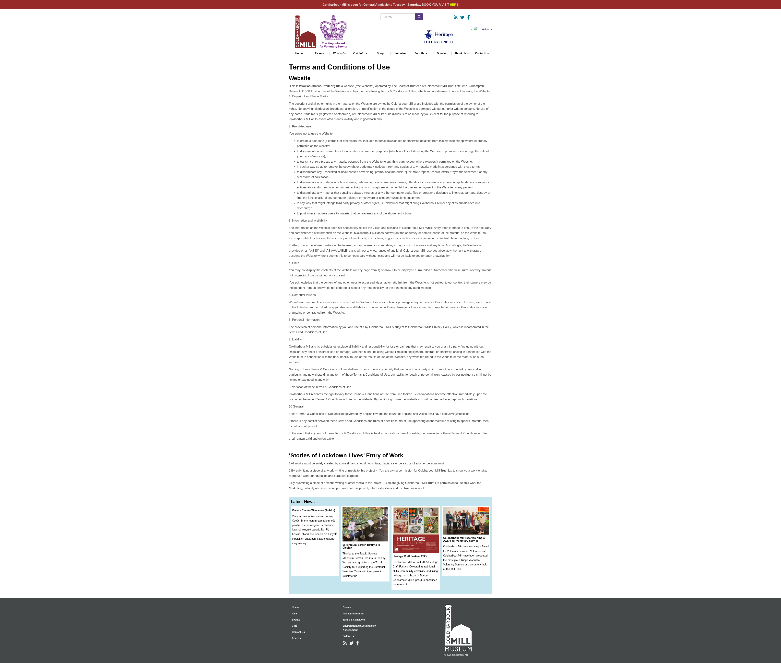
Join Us (420, 53)
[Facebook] (468, 17)
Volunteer (401, 53)
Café (294, 625)
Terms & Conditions (354, 619)
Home (299, 53)
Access (296, 638)
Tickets (319, 53)
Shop (380, 53)
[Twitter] (462, 17)
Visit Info (359, 53)
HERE (454, 4)
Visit (294, 613)
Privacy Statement (353, 613)
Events (296, 619)
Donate (441, 53)
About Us (460, 53)
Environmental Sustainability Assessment (359, 627)
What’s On (339, 53)
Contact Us (482, 53)
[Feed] (456, 17)
